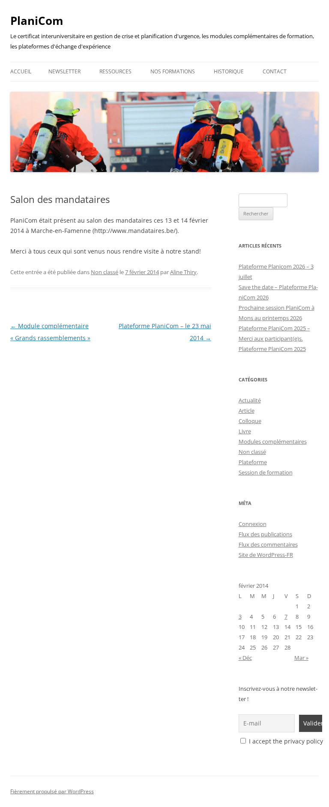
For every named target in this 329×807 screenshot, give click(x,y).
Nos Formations (172, 71)
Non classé (104, 272)
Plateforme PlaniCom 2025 (272, 349)
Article (246, 410)
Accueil (20, 71)
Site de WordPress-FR (266, 555)
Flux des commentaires (268, 544)
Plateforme (253, 462)
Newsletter (64, 71)
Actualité (250, 400)
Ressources (115, 71)
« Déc (245, 658)
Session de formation (266, 472)
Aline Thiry (183, 272)
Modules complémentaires (273, 441)
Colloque (250, 421)
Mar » (301, 658)
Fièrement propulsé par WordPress (52, 791)
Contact (275, 71)
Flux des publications (265, 534)
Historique (229, 71)
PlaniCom (36, 20)
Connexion (252, 524)
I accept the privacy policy (285, 741)
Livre (245, 431)
